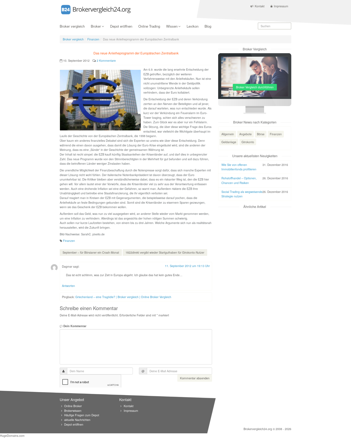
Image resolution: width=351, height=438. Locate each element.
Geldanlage (228, 142)
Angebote (245, 134)
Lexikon (192, 26)
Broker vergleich (72, 26)
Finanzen (93, 39)
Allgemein (227, 134)
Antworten (68, 286)
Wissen (172, 26)
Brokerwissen (72, 411)
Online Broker (73, 406)
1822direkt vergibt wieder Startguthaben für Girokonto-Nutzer (165, 252)
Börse (260, 134)
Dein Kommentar (74, 326)
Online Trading (149, 26)
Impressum (280, 6)
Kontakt (259, 6)
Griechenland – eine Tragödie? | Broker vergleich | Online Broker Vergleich (123, 297)
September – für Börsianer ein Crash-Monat (91, 252)
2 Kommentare (106, 60)
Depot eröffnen (121, 26)
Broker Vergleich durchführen (255, 87)
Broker (96, 26)
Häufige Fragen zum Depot (81, 415)
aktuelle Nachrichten (77, 420)
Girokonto (248, 142)
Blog (208, 26)
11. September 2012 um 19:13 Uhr (187, 266)
